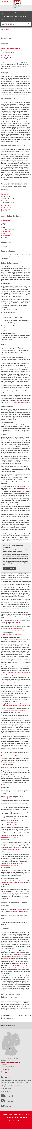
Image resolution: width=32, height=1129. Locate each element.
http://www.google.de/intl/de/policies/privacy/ (19, 672)
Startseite (4, 1114)
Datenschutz (7, 29)
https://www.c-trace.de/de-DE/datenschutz (12, 756)
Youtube (8, 1106)
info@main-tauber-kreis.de (16, 911)
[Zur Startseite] (17, 4)
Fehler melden (23, 1118)
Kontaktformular (6, 59)
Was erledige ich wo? (8, 13)
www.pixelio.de (26, 255)
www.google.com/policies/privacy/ (18, 710)
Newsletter (21, 1121)
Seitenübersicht (18, 1114)
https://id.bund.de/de (8, 958)
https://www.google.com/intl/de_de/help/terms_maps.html (16, 705)
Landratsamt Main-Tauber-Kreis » (11, 48)
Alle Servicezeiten (7, 1088)
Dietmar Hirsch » (6, 221)
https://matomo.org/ (24, 486)
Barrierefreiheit (13, 1121)
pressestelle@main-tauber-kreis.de (16, 402)
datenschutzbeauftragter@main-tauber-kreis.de (12, 882)
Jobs (27, 20)
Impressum (27, 1114)
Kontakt (11, 1114)
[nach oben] (29, 1125)
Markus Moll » (5, 194)
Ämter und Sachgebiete (21, 968)
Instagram (8, 1101)
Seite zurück (28, 1015)
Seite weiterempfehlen (8, 1018)
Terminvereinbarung (8, 16)
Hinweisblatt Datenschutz (8, 762)
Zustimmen (10, 568)
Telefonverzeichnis (20, 13)
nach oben (20, 1015)
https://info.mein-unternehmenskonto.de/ (19, 965)
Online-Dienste (19, 20)
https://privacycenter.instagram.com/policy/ (13, 634)
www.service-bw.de (18, 954)
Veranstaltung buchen (21, 16)
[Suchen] (29, 24)
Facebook (8, 1096)
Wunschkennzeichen (8, 20)
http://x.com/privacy (17, 628)
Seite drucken (6, 1015)
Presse (16, 1118)
